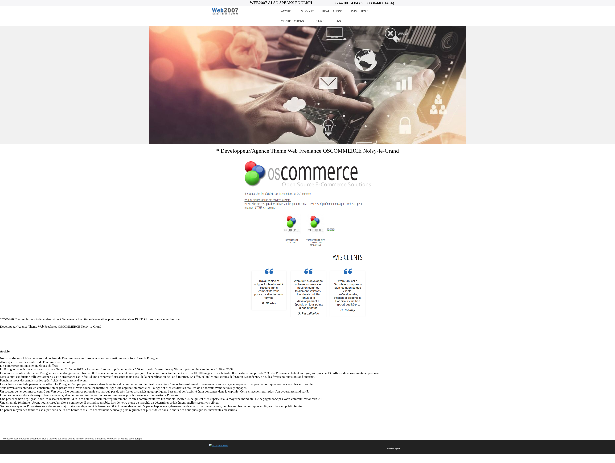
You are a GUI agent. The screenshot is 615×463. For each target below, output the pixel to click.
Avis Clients (359, 11)
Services (308, 11)
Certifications (292, 21)
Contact (318, 21)
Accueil (287, 11)
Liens (337, 21)
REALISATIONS (332, 11)
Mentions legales (393, 448)
